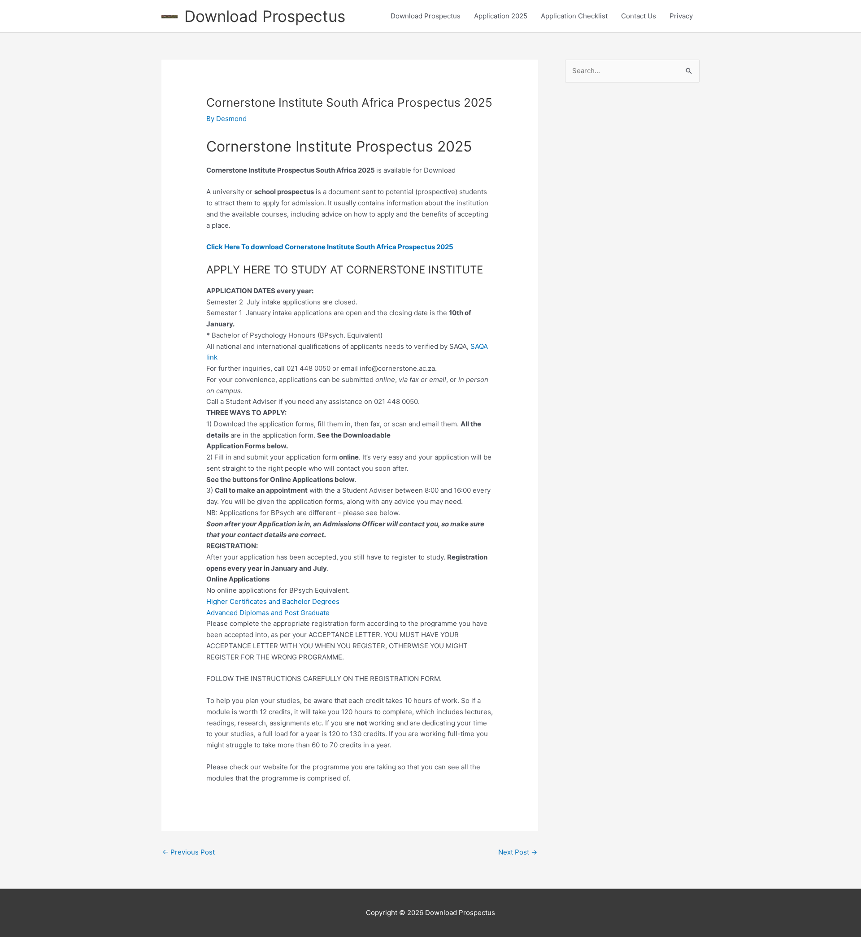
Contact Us (638, 16)
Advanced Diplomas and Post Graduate (268, 612)
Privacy (681, 16)
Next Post (517, 852)
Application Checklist (574, 16)
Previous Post (188, 852)
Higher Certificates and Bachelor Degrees (272, 601)
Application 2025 (500, 16)
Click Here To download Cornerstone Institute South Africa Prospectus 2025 (329, 247)
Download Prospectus (264, 16)
